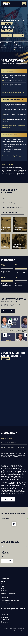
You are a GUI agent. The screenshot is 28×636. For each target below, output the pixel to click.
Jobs (2, 586)
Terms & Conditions (19, 630)
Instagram (6, 622)
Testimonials (5, 584)
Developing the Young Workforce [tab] (12, 447)
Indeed (5, 617)
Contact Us (4, 591)
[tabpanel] (14, 477)
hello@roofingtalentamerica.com (10, 600)
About (3, 581)
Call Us (3, 605)
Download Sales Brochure (9, 593)
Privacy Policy (9, 630)
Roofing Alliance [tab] (6, 438)
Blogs (2, 588)
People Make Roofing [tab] (8, 443)
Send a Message (6, 603)
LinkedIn (6, 619)
